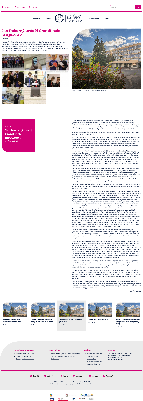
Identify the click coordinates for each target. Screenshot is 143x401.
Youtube (95, 376)
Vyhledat (138, 7)
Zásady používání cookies (25, 359)
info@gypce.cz (118, 359)
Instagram (79, 376)
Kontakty (107, 19)
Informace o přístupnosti (24, 356)
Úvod (73, 90)
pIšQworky (20, 44)
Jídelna (34, 7)
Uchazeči (36, 19)
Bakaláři (7, 7)
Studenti (47, 19)
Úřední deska (94, 19)
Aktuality (79, 90)
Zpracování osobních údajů (25, 354)
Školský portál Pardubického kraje (63, 356)
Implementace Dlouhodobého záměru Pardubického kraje (94, 361)
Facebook (109, 376)
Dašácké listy (55, 359)
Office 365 (21, 7)
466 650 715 (117, 357)
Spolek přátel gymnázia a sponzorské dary (65, 354)
